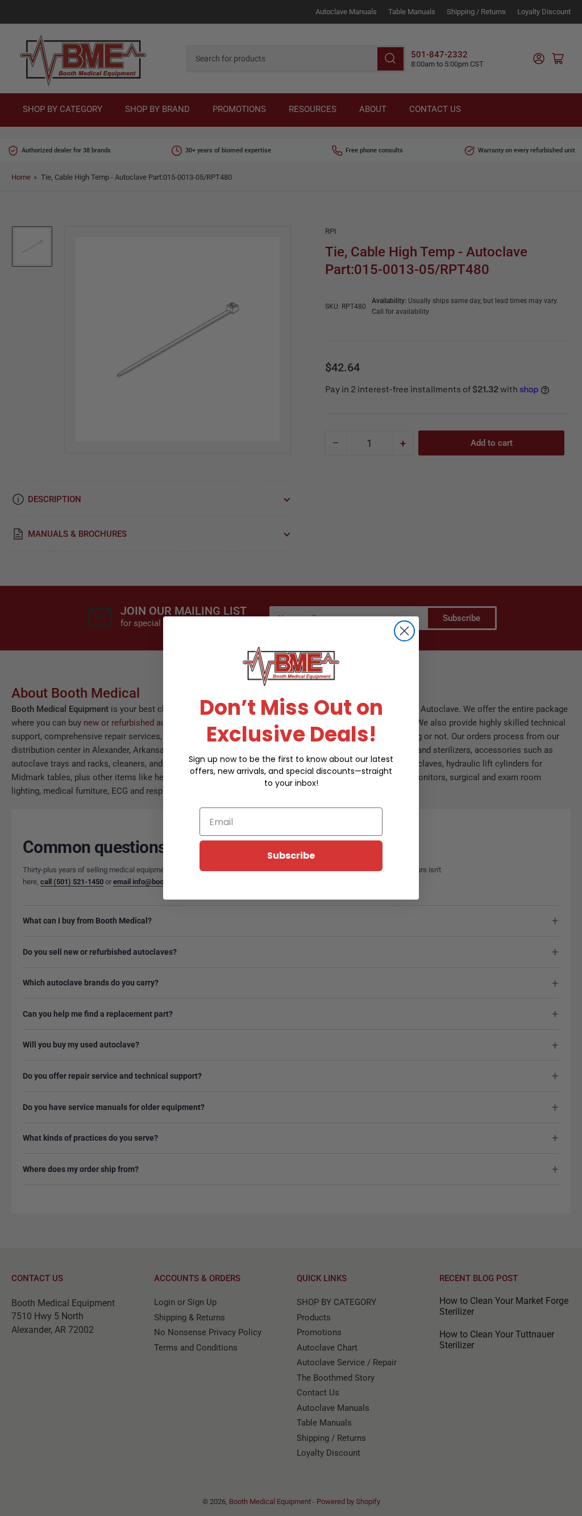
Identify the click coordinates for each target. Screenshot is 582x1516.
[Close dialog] (404, 631)
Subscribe (291, 855)
